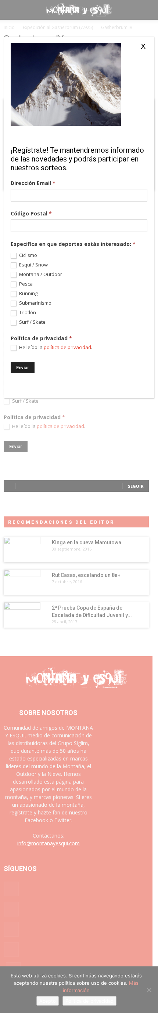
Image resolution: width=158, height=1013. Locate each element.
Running (27, 293)
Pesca (25, 284)
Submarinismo (34, 303)
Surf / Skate (32, 322)
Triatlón (27, 312)
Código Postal (31, 213)
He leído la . (55, 347)
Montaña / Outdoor (40, 274)
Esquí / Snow (33, 265)
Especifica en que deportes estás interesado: (73, 243)
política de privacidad (67, 347)
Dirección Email (33, 182)
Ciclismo (27, 255)
